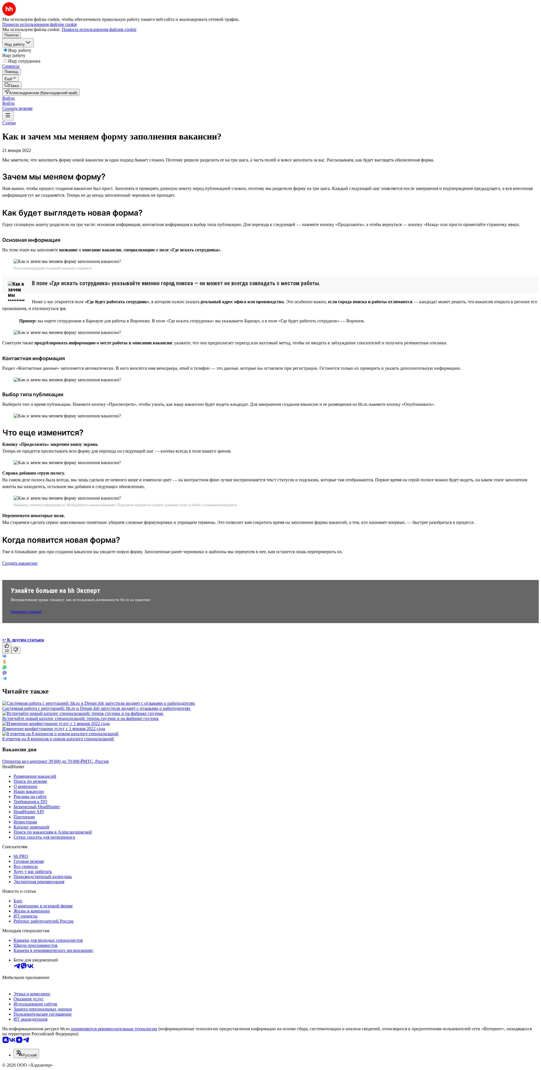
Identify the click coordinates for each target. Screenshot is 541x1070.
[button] (8, 98)
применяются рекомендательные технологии (114, 1028)
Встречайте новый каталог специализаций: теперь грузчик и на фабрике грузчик (80, 718)
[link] (11, 85)
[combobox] (26, 1053)
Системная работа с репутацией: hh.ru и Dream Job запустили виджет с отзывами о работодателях (96, 708)
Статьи (9, 122)
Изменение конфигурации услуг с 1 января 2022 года (53, 728)
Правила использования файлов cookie (99, 29)
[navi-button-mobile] (8, 115)
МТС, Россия (95, 761)
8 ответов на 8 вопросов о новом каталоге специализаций (58, 738)
